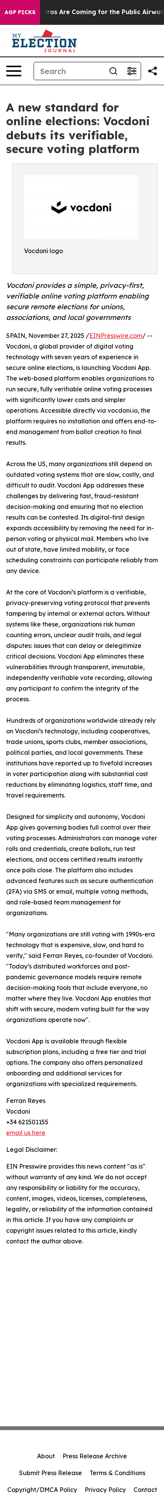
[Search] (113, 71)
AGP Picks (20, 12)
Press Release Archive (95, 1456)
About (46, 1456)
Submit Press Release (50, 1473)
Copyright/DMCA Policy (42, 1489)
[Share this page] (152, 71)
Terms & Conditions (117, 1473)
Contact (145, 1489)
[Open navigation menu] (13, 71)
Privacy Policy (105, 1489)
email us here (25, 1133)
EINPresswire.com (115, 335)
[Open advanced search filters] (131, 71)
